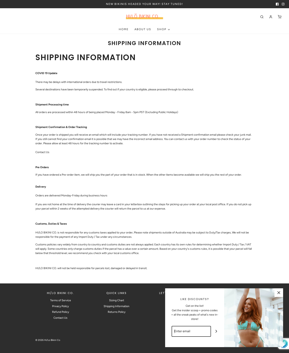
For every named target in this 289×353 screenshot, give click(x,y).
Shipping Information (116, 306)
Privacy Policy (60, 306)
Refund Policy (60, 312)
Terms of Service (60, 300)
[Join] (216, 331)
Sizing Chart (116, 300)
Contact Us (42, 152)
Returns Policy (116, 312)
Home (124, 29)
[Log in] (270, 17)
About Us (142, 29)
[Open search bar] (261, 17)
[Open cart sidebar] (279, 17)
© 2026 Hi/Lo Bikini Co (47, 340)
